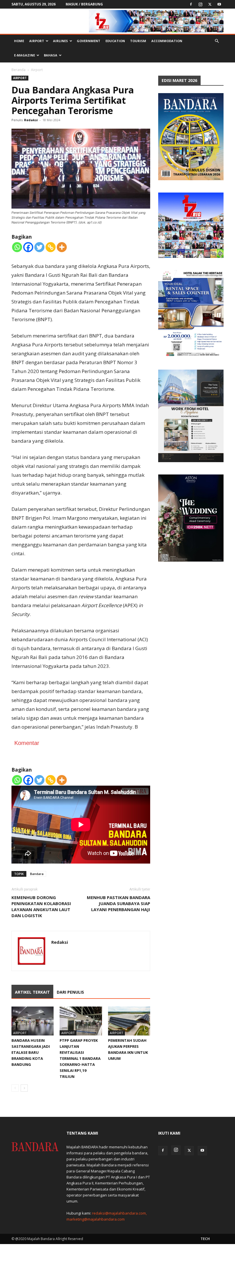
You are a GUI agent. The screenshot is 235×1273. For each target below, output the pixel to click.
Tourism (138, 41)
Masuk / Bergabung (84, 4)
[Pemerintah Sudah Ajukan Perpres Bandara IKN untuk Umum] (129, 1021)
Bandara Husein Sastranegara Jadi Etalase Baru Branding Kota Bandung (30, 1052)
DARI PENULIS (70, 992)
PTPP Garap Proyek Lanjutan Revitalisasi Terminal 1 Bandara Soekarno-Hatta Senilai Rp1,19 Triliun (80, 1058)
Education (115, 41)
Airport (36, 41)
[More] (62, 247)
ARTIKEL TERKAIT (32, 992)
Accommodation (166, 41)
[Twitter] (209, 4)
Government (88, 41)
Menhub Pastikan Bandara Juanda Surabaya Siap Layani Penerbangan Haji (118, 903)
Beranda (18, 69)
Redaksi (31, 120)
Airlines (60, 41)
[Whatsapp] (17, 247)
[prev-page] (15, 1088)
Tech (205, 1238)
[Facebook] (191, 4)
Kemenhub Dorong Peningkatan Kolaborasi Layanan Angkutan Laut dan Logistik (41, 906)
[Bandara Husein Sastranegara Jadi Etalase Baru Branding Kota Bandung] (32, 1021)
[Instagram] (200, 4)
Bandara (37, 874)
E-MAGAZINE (24, 55)
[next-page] (24, 1088)
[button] (217, 41)
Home (19, 41)
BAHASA (50, 55)
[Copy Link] (51, 247)
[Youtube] (219, 4)
